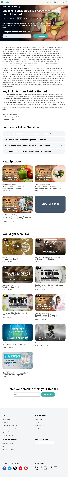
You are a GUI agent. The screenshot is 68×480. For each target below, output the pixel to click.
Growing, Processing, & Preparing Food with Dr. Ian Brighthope (16, 218)
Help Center (39, 419)
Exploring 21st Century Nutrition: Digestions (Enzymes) (49, 286)
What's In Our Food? (11, 287)
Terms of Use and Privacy (11, 429)
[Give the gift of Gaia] (55, 2)
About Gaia (6, 419)
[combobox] (44, 442)
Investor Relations (8, 443)
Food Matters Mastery (11, 7)
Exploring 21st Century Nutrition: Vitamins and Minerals (16, 314)
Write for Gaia (39, 426)
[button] (34, 134)
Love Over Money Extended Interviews (47, 257)
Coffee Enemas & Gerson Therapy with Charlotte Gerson (17, 188)
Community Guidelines (9, 426)
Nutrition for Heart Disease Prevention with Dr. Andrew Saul (49, 188)
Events (37, 429)
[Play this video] (18, 246)
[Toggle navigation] (2, 2)
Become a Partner (8, 449)
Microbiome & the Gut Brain (14, 345)
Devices (5, 422)
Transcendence (7, 285)
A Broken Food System (44, 259)
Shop (4, 446)
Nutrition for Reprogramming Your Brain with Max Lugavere (16, 374)
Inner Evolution (7, 257)
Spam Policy (6, 432)
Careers (37, 422)
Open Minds (6, 371)
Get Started (40, 36)
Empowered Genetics (11, 259)
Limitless (5, 343)
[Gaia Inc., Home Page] (7, 2)
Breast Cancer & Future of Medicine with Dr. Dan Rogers (47, 316)
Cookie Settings (7, 435)
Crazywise (39, 343)
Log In (62, 2)
